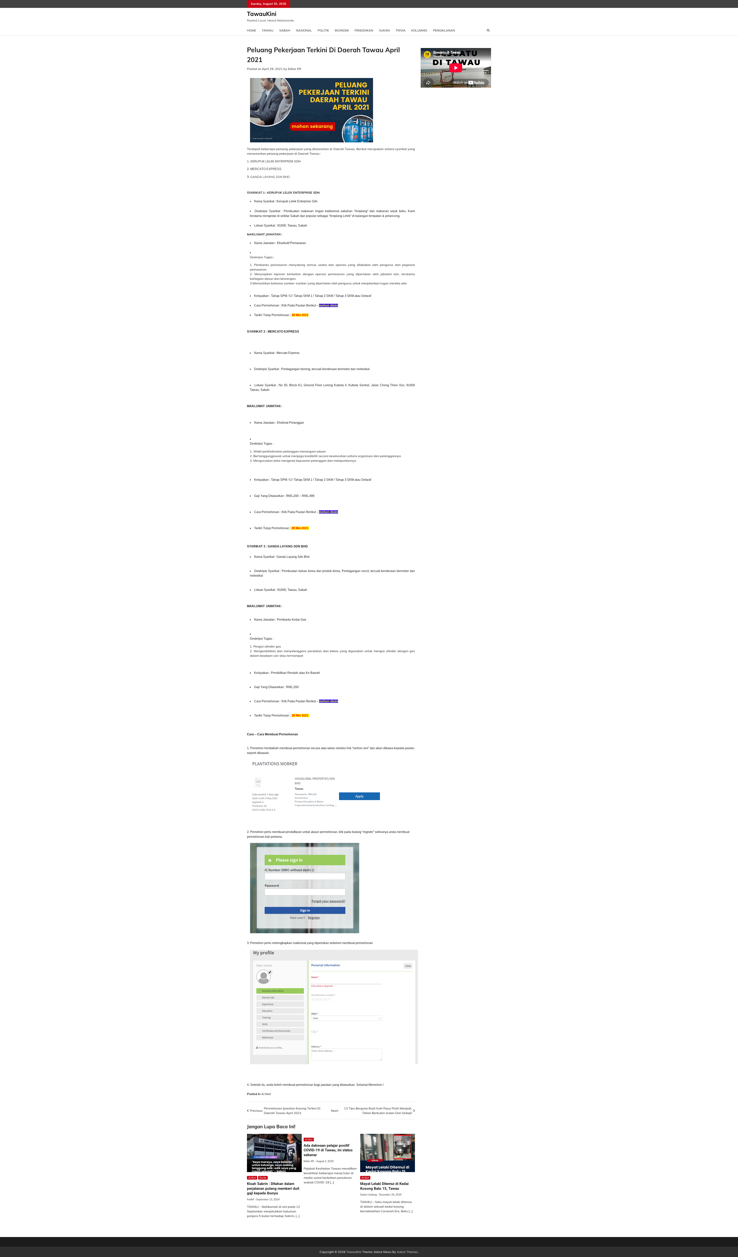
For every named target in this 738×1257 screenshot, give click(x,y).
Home (251, 30)
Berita (262, 1177)
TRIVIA (401, 30)
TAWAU (267, 30)
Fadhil (250, 1199)
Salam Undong (368, 1194)
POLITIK (323, 30)
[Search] (488, 30)
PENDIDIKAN (364, 30)
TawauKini (261, 13)
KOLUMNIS (419, 30)
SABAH (284, 30)
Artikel (266, 1094)
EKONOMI (342, 30)
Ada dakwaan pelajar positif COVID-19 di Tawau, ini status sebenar (328, 1150)
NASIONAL (304, 30)
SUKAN (384, 30)
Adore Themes (407, 1252)
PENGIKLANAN (444, 30)
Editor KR (294, 69)
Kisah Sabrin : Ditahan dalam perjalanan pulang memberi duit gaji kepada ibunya (273, 1188)
